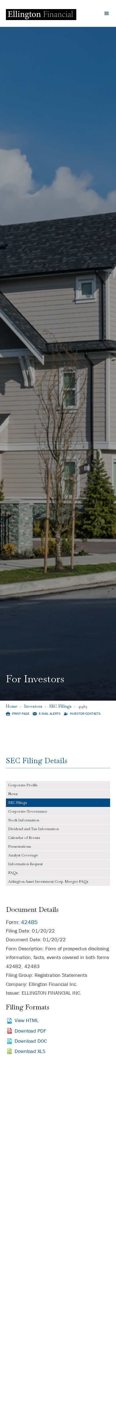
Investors (33, 706)
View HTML (27, 1020)
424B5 (29, 922)
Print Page (21, 714)
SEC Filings (60, 706)
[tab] (58, 785)
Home (11, 706)
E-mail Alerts (50, 714)
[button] (106, 14)
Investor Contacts (85, 714)
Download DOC (31, 1041)
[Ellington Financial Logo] (41, 13)
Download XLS (30, 1051)
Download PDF (30, 1031)
